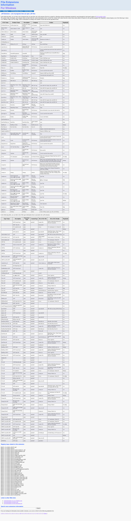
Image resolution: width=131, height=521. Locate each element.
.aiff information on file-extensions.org (13, 503)
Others (45, 513)
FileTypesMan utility (101, 16)
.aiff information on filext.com (11, 502)
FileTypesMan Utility (17, 11)
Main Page (5, 11)
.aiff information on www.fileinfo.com (13, 500)
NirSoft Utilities (28, 11)
